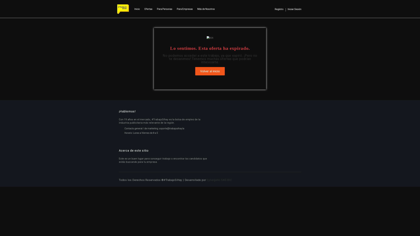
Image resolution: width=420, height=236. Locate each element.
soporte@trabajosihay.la (171, 128)
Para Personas (164, 9)
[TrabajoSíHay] (124, 9)
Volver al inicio (210, 71)
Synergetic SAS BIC (219, 180)
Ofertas (148, 9)
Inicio (137, 9)
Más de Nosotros (206, 9)
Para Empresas (185, 9)
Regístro (279, 9)
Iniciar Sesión (294, 9)
